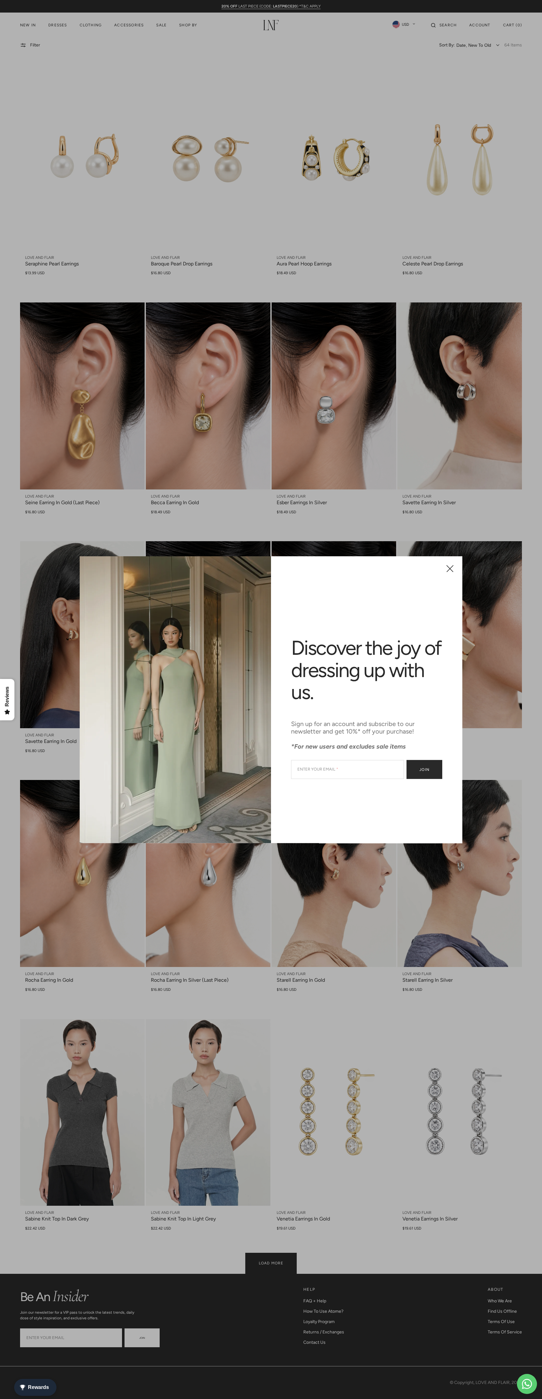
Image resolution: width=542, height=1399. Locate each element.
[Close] (450, 568)
